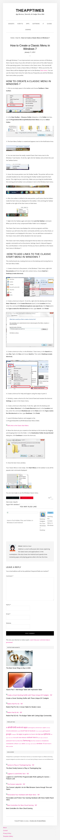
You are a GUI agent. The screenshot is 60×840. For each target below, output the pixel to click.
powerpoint (45, 737)
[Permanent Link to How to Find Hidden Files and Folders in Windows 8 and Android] (22, 513)
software (16, 743)
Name (8, 605)
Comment (9, 576)
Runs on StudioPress (38, 821)
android (12, 727)
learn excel (10, 737)
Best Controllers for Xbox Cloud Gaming (19, 808)
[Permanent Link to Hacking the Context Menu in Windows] (50, 513)
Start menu (43, 70)
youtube (11, 746)
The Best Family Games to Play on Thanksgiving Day (23, 768)
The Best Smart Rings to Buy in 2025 (18, 668)
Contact (5, 830)
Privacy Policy (7, 833)
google (8, 734)
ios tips (38, 734)
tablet (20, 743)
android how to (38, 727)
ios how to (32, 734)
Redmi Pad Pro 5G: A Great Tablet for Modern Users (23, 707)
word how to (48, 743)
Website (8, 623)
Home (12, 38)
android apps (22, 727)
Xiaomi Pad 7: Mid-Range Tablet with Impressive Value (24, 689)
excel (19, 731)
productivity (19, 740)
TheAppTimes (30, 10)
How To (18, 38)
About (5, 827)
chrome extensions (11, 731)
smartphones (45, 740)
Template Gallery (8, 836)
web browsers (33, 743)
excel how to (25, 731)
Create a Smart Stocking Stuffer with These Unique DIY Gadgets (27, 698)
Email (8, 614)
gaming (45, 731)
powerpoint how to (11, 740)
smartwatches (10, 743)
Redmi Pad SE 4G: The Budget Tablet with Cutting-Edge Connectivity (29, 715)
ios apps (19, 734)
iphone (47, 734)
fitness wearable (39, 731)
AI (6, 727)
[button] (34, 29)
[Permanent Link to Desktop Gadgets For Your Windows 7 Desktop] (43, 513)
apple (44, 727)
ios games (26, 734)
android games (31, 727)
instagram (14, 734)
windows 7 (17, 504)
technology (28, 743)
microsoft (15, 737)
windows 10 (40, 743)
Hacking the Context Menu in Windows (50, 520)
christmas (48, 727)
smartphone (38, 740)
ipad (42, 734)
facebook (32, 731)
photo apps (40, 737)
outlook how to (32, 737)
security (33, 740)
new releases (22, 737)
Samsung (26, 740)
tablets (23, 743)
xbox (7, 746)
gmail (48, 731)
